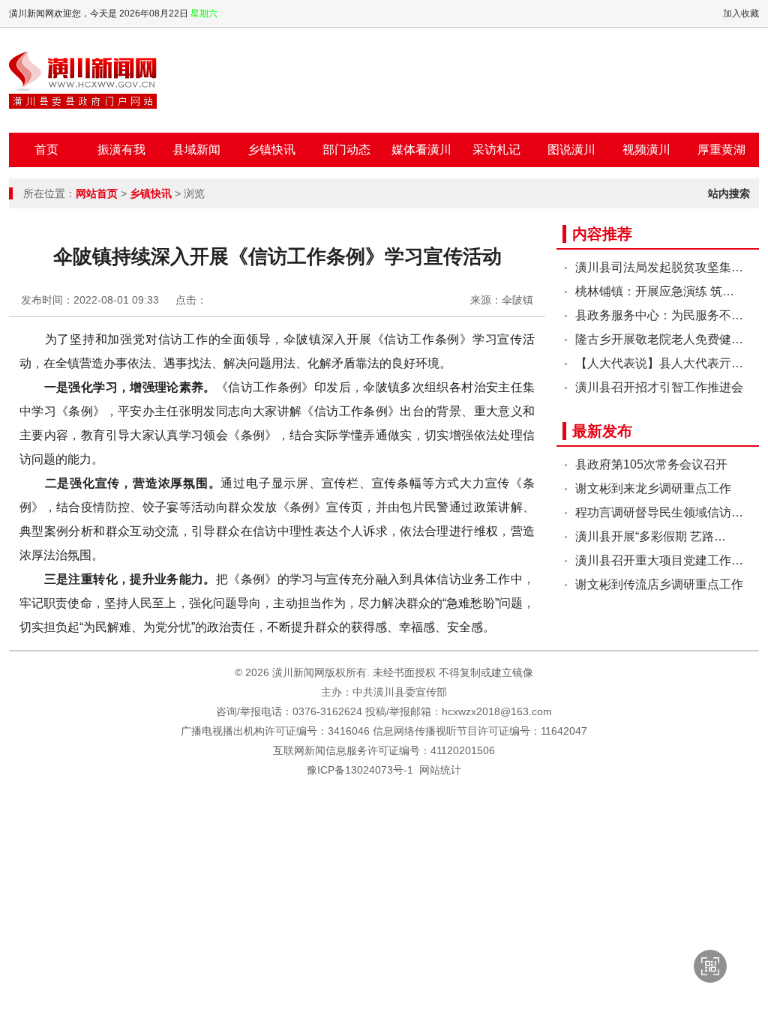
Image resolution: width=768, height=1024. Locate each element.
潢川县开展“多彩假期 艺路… (650, 536)
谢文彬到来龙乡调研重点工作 (653, 488)
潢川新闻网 (83, 80)
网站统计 (440, 770)
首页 (46, 149)
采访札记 (496, 149)
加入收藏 (741, 13)
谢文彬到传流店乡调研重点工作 (659, 584)
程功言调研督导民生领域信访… (659, 512)
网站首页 (97, 193)
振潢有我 (122, 149)
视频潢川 (646, 149)
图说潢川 (572, 149)
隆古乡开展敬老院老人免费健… (659, 339)
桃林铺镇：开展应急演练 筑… (654, 291)
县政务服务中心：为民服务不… (659, 315)
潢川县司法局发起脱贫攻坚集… (659, 267)
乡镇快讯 (272, 149)
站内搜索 (729, 193)
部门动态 (346, 149)
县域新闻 (196, 149)
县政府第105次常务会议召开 (651, 464)
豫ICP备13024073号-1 (360, 770)
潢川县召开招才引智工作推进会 (659, 387)
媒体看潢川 (422, 149)
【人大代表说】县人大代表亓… (659, 363)
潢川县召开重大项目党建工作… (659, 560)
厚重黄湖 (722, 149)
